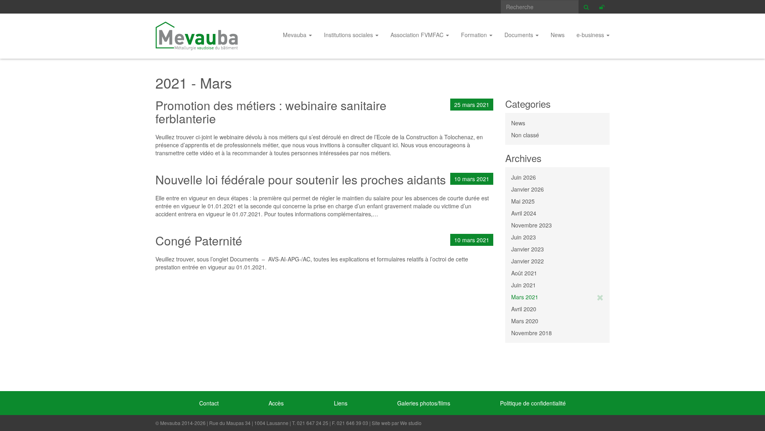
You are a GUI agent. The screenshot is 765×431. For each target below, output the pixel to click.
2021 (171, 82)
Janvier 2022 (527, 261)
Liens (340, 403)
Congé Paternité (198, 240)
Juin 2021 (523, 285)
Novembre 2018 (531, 333)
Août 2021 (524, 273)
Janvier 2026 (527, 189)
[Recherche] (586, 7)
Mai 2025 (523, 201)
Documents (519, 35)
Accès (276, 403)
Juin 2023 (523, 237)
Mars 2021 (524, 297)
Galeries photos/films (423, 403)
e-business (591, 35)
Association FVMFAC (417, 35)
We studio (411, 422)
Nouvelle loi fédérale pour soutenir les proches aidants (300, 179)
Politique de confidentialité (533, 403)
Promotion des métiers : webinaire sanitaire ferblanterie (270, 112)
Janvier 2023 (527, 249)
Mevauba (196, 36)
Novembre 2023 (531, 225)
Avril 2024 (523, 213)
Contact (209, 403)
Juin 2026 (523, 177)
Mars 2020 (524, 321)
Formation (474, 35)
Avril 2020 (523, 309)
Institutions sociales (349, 35)
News (558, 35)
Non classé (525, 135)
